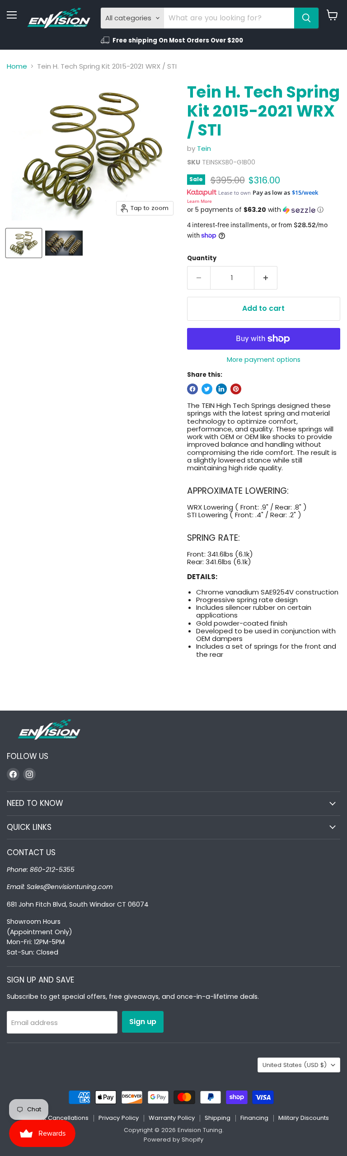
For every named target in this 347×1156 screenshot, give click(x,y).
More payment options (263, 359)
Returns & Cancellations (53, 1118)
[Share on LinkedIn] (221, 389)
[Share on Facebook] (192, 389)
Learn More (199, 201)
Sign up (142, 1021)
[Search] (306, 18)
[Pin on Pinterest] (235, 389)
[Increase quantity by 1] (265, 278)
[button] (263, 210)
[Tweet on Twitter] (207, 389)
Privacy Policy (118, 1118)
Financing (254, 1118)
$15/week (305, 192)
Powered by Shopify (173, 1139)
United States (295, 1065)
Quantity (201, 258)
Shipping (217, 1118)
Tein (204, 148)
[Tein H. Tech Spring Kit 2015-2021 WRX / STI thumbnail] (24, 243)
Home (17, 66)
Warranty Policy (172, 1118)
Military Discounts (303, 1118)
